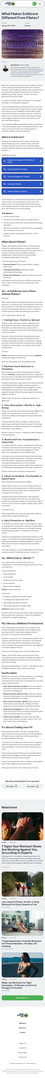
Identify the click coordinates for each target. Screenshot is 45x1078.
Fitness (27, 25)
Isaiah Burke (14, 65)
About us (23, 1043)
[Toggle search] (34, 4)
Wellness (22, 1023)
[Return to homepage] (22, 1015)
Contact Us (22, 1048)
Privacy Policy (22, 1053)
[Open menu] (40, 4)
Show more (21, 998)
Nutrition (22, 1028)
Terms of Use (22, 1057)
